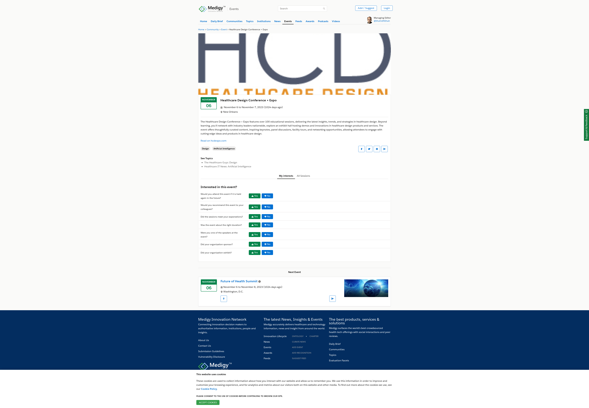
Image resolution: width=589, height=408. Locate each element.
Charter (314, 336)
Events (267, 347)
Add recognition (301, 353)
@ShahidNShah (382, 20)
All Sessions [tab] (303, 175)
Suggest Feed (299, 358)
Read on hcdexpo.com (213, 140)
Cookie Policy (209, 389)
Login (387, 8)
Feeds (267, 358)
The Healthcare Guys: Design (220, 162)
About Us (203, 340)
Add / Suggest (366, 8)
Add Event (297, 347)
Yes (256, 195)
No (268, 195)
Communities (337, 349)
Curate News (299, 341)
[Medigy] (212, 8)
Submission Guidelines (211, 351)
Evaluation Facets (339, 360)
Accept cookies (208, 402)
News (267, 341)
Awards (268, 352)
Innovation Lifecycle (275, 336)
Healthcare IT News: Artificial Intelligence (227, 166)
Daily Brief (335, 344)
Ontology (297, 336)
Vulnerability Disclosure (211, 356)
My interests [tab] (286, 175)
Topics (332, 355)
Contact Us (204, 345)
